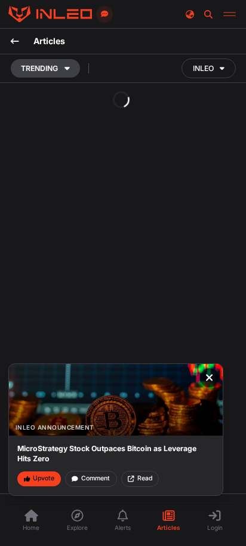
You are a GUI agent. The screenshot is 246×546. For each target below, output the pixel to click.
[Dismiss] (209, 377)
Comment (95, 478)
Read (144, 478)
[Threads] (50, 14)
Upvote (43, 478)
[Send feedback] (104, 14)
